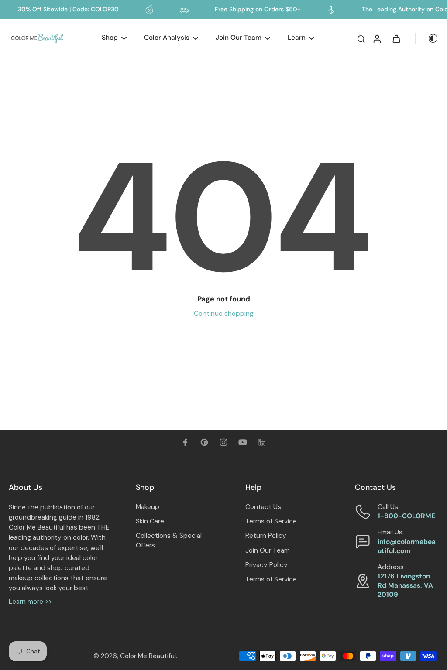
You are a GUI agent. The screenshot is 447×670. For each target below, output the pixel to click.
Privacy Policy (266, 565)
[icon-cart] (396, 38)
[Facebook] (185, 442)
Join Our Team (267, 550)
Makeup (147, 506)
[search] (361, 38)
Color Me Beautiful (148, 656)
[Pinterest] (204, 442)
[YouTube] (242, 442)
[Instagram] (223, 442)
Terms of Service (271, 521)
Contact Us (263, 506)
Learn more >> (30, 601)
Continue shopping (224, 313)
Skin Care (150, 521)
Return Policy (265, 535)
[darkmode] (427, 38)
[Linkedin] (262, 442)
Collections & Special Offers (169, 540)
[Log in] (376, 38)
